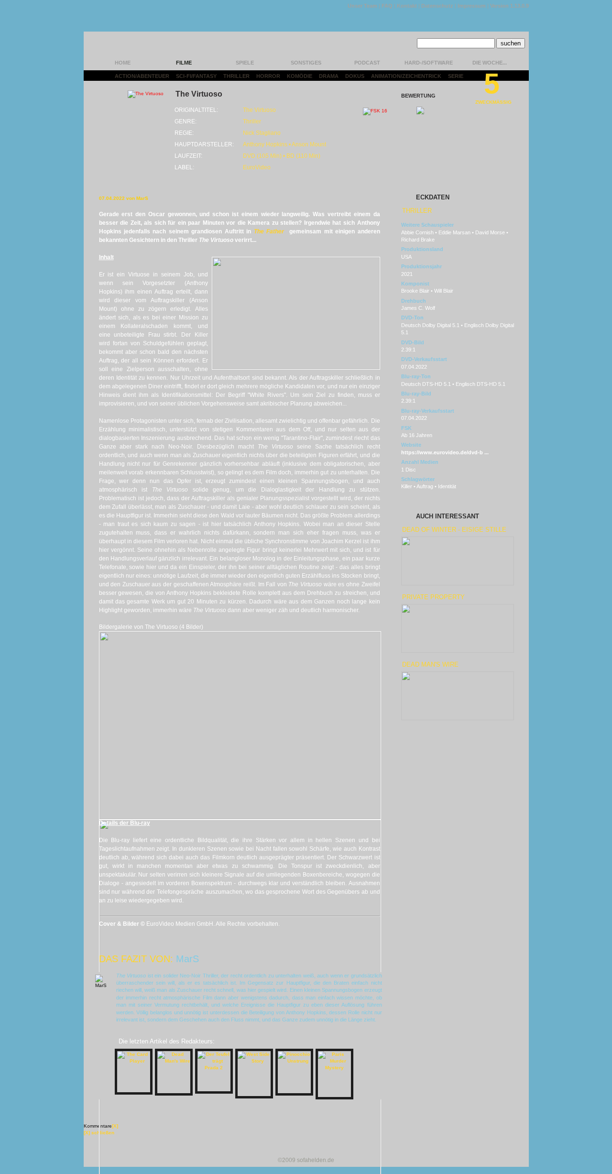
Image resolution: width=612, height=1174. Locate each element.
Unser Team (362, 6)
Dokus (354, 76)
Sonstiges (306, 63)
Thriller (236, 76)
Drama (329, 76)
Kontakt (407, 6)
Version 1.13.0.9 (509, 6)
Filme (184, 63)
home (123, 63)
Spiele (245, 63)
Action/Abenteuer (142, 76)
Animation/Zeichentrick (406, 76)
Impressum (472, 6)
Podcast (367, 63)
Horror (268, 76)
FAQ (387, 6)
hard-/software (428, 63)
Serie (455, 76)
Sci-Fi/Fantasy (196, 76)
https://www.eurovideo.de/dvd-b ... (445, 452)
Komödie (299, 76)
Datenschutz (437, 6)
